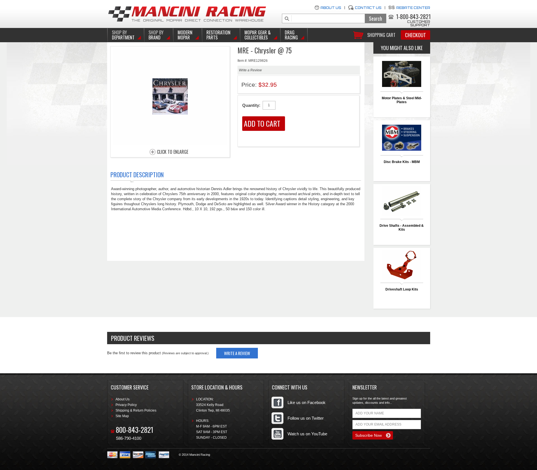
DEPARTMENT (123, 35)
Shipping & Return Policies (136, 410)
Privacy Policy (126, 405)
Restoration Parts (218, 35)
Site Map (122, 416)
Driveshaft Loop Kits (401, 289)
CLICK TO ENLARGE (172, 152)
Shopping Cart (381, 34)
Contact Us (368, 8)
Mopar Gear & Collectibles (257, 35)
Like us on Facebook (307, 402)
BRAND (156, 35)
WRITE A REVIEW (237, 353)
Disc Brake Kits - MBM (402, 162)
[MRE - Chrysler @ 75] (170, 143)
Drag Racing (291, 35)
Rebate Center (413, 8)
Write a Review (250, 70)
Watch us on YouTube (307, 433)
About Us (331, 8)
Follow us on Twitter (306, 418)
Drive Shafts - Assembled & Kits (402, 228)
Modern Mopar (185, 35)
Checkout (415, 35)
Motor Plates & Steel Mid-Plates (402, 100)
